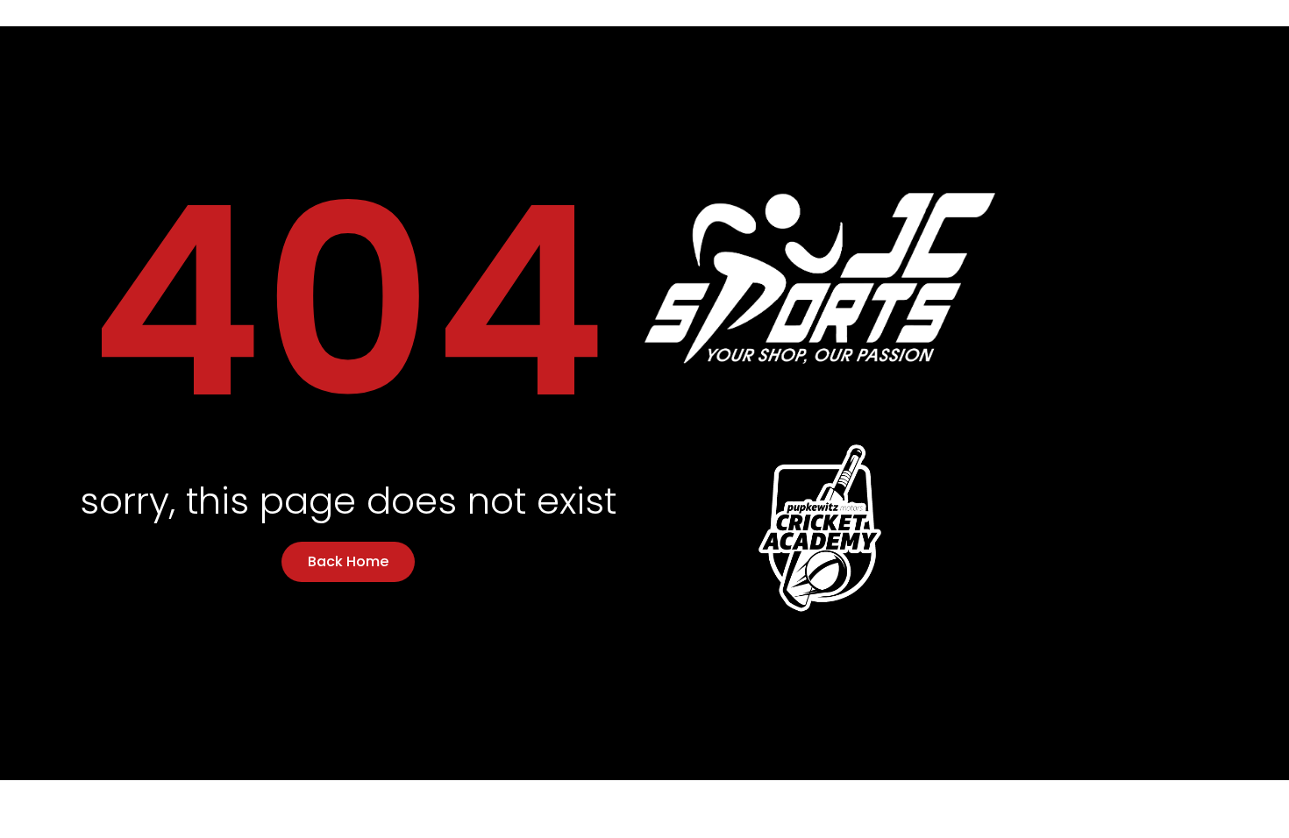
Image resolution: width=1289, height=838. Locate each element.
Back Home (348, 561)
